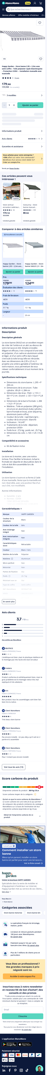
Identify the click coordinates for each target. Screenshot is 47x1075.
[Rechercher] (8, 9)
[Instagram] (21, 1070)
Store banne (8, 902)
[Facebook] (10, 1070)
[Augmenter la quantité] (14, 105)
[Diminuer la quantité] (4, 105)
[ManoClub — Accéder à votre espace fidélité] (28, 3)
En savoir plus (26, 1030)
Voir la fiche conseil (32, 863)
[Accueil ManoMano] (12, 3)
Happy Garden (14, 168)
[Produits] (3, 9)
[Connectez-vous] (34, 3)
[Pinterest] (15, 1070)
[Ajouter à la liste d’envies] (40, 58)
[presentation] (39, 816)
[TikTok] (27, 1070)
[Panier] (40, 3)
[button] (12, 559)
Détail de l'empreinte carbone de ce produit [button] (18, 816)
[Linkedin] (4, 1070)
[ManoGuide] (39, 1069)
